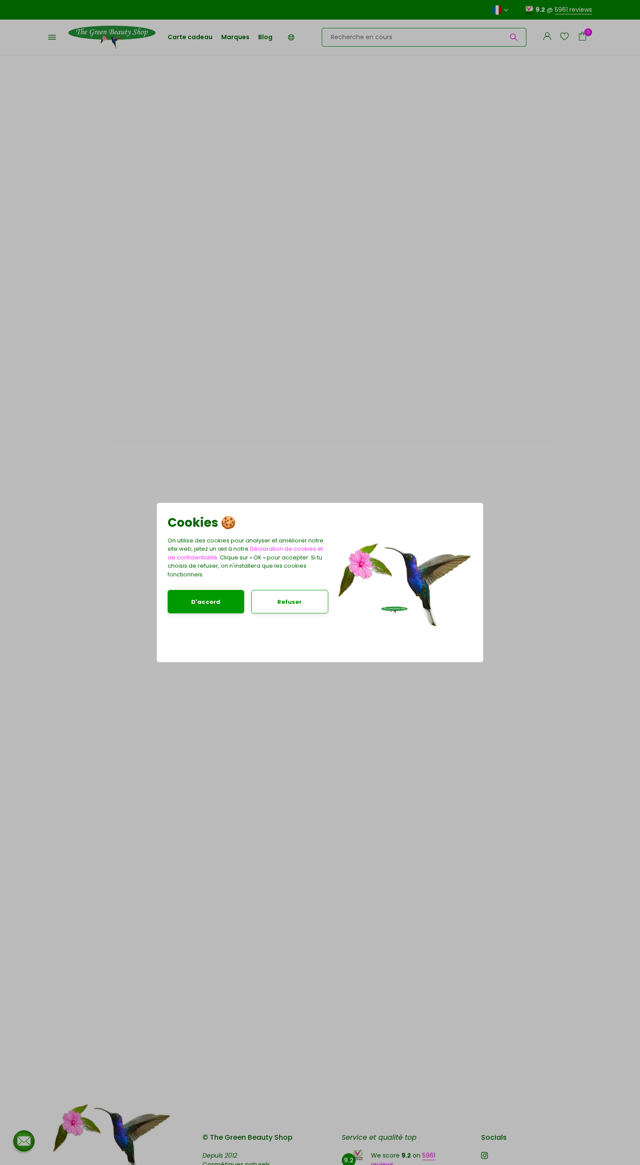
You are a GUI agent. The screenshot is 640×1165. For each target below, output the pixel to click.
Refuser (289, 602)
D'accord (205, 602)
